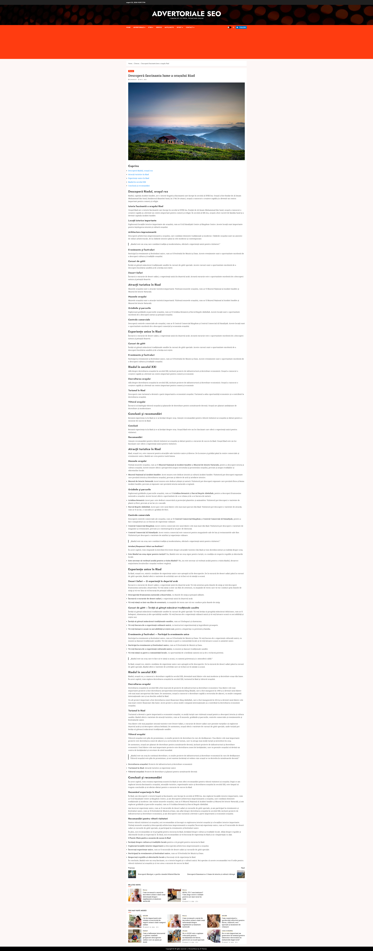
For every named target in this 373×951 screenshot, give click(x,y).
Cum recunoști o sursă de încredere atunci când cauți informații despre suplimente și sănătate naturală (154, 896)
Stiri (150, 27)
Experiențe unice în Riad (138, 178)
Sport (179, 27)
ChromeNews (192, 949)
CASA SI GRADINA (227, 931)
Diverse (131, 71)
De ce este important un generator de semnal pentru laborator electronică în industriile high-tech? (233, 936)
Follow (243, 27)
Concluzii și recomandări (139, 186)
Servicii (159, 27)
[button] (233, 27)
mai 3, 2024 (143, 79)
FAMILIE (145, 931)
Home (128, 27)
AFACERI (145, 916)
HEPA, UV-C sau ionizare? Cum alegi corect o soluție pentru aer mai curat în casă (192, 895)
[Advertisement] (186, 44)
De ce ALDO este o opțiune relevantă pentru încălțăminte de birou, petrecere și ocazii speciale (193, 936)
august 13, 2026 (189, 901)
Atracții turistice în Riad (138, 174)
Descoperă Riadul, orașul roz (140, 170)
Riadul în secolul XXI (137, 182)
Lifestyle (184, 931)
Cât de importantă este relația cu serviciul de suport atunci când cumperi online (154, 921)
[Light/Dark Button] (229, 27)
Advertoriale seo (186, 14)
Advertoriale (138, 27)
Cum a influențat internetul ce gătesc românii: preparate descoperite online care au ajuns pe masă (154, 937)
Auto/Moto (169, 27)
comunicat (133, 79)
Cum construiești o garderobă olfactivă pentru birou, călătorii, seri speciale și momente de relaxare (233, 922)
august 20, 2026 (150, 927)
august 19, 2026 (189, 942)
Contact (189, 27)
